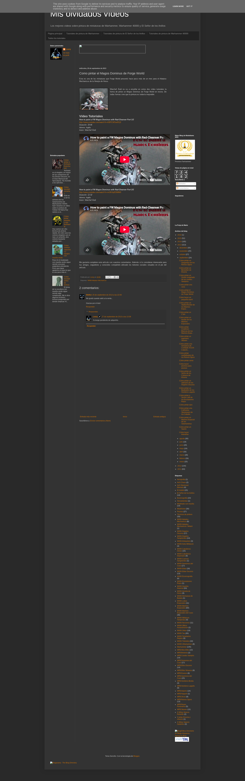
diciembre (183, 248)
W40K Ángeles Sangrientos (183, 537)
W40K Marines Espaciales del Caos (185, 612)
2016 (180, 235)
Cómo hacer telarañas (184, 433)
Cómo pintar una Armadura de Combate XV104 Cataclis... (186, 347)
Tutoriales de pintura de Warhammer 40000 (168, 33)
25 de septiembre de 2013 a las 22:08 (107, 295)
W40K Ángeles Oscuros (183, 532)
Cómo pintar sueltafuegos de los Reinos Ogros (187, 355)
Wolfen (89, 295)
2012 (180, 466)
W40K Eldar (181, 569)
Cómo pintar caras (186, 361)
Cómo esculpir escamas (67, 190)
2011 (180, 469)
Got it (189, 6)
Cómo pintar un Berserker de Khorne (185, 270)
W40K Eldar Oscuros (185, 571)
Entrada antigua (159, 417)
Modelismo (181, 509)
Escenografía (182, 498)
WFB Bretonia (182, 653)
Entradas (182, 184)
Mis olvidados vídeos (89, 13)
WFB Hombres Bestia (185, 681)
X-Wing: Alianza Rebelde (183, 713)
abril (181, 452)
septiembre (184, 258)
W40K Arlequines (183, 541)
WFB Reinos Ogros (184, 700)
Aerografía (181, 479)
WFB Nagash (182, 694)
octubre (182, 254)
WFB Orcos (181, 697)
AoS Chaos (181, 482)
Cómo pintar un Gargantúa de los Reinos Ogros (187, 263)
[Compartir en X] (112, 277)
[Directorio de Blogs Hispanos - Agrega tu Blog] (185, 736)
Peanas (180, 512)
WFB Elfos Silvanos (184, 670)
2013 (180, 245)
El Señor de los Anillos (185, 493)
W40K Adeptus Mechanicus (97, 280)
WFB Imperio (182, 691)
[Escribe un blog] (109, 277)
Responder (90, 307)
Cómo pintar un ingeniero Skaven (185, 338)
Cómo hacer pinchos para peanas (185, 366)
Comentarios (183, 188)
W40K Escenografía (184, 576)
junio (181, 445)
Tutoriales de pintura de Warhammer (82, 33)
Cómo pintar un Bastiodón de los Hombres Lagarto (187, 390)
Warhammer (182, 647)
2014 (180, 242)
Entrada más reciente (88, 417)
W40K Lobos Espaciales (182, 602)
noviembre (183, 251)
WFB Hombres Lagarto (186, 686)
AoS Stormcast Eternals (182, 486)
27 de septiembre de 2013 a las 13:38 (116, 317)
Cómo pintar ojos (185, 405)
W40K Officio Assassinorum (182, 627)
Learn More (178, 6)
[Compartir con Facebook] (114, 277)
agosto (182, 439)
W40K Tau (181, 633)
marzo (182, 455)
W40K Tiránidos (183, 641)
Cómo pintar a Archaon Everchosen (67, 164)
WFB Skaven (182, 709)
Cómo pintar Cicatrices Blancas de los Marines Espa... (186, 330)
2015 (180, 238)
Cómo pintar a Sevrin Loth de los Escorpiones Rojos (186, 398)
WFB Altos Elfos (183, 650)
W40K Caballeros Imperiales (184, 555)
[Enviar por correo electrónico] (106, 277)
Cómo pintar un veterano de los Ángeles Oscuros (187, 383)
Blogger (136, 756)
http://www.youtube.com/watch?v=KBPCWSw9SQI (100, 122)
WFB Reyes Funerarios (181, 705)
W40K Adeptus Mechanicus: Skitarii (185, 525)
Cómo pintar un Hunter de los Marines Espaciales (185, 321)
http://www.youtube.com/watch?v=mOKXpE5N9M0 (100, 192)
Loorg (92, 277)
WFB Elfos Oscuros (184, 665)
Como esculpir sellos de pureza (67, 281)
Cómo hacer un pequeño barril (186, 298)
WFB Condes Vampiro (185, 656)
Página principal (55, 33)
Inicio (125, 417)
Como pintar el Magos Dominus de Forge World (186, 292)
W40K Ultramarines (184, 644)
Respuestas (93, 312)
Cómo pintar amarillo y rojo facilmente (67, 221)
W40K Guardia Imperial (182, 587)
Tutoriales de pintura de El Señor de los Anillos (124, 33)
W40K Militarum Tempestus (183, 619)
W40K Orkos (182, 631)
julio (181, 442)
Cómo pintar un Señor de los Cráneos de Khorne (185, 374)
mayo (181, 448)
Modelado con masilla (185, 504)
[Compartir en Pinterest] (117, 277)
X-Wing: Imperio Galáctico (183, 723)
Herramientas (182, 501)
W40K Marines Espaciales (182, 607)
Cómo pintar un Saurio (185, 428)
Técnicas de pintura (184, 514)
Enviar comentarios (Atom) (100, 421)
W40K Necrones (183, 623)
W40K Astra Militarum (185, 544)
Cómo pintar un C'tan (185, 313)
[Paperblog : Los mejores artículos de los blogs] (182, 741)
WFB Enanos (182, 673)
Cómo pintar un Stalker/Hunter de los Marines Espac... (187, 306)
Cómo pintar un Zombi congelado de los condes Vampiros (187, 278)
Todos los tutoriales (56, 38)
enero (181, 462)
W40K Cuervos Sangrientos (183, 560)
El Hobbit (180, 490)
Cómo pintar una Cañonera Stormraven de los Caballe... (186, 411)
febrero (182, 458)
